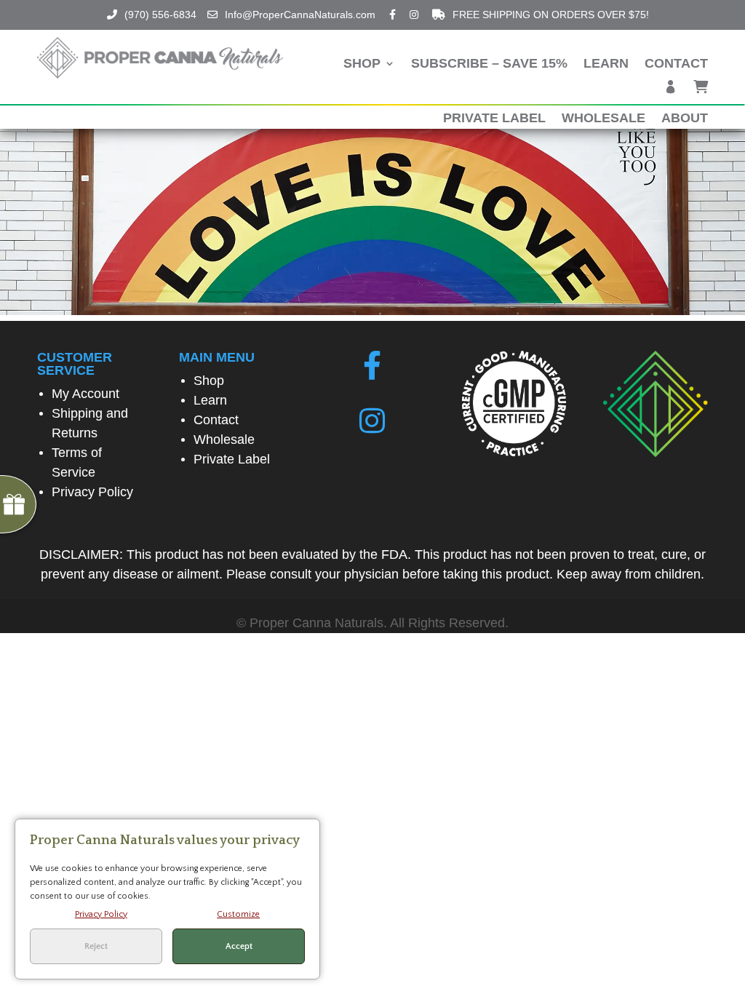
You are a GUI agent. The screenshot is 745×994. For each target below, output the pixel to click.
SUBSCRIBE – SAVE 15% (489, 64)
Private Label (494, 119)
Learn (606, 64)
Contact (676, 64)
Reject (96, 946)
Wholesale (603, 119)
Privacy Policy (92, 492)
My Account (85, 393)
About (684, 119)
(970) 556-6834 (160, 14)
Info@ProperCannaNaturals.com (300, 14)
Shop (362, 64)
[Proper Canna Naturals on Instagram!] (372, 421)
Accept (239, 946)
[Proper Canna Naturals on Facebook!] (372, 366)
